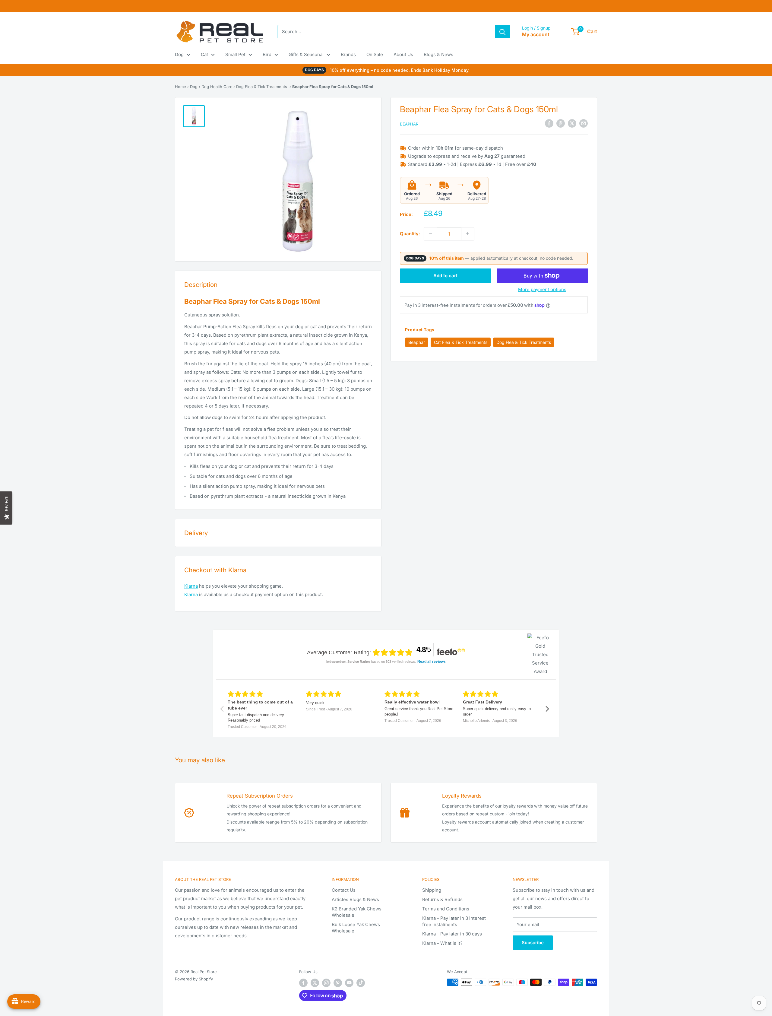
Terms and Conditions (445, 909)
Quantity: (410, 234)
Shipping (431, 890)
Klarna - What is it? (442, 943)
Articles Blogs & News (355, 899)
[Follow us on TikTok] (360, 983)
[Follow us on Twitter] (315, 983)
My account (535, 34)
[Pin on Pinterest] (560, 123)
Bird (267, 54)
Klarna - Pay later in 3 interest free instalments (454, 921)
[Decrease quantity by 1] (430, 233)
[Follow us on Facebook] (303, 983)
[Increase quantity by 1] (467, 233)
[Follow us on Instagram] (326, 983)
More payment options (542, 289)
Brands (348, 54)
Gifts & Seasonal (306, 54)
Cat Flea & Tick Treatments (460, 342)
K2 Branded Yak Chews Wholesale (356, 912)
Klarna (191, 586)
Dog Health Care (217, 86)
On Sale (374, 54)
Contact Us (344, 890)
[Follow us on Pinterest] (338, 983)
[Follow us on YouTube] (349, 983)
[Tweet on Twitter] (572, 123)
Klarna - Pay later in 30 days (452, 934)
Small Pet (235, 54)
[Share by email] (583, 123)
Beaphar (409, 124)
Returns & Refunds (442, 899)
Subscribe (533, 942)
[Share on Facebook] (549, 123)
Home (180, 86)
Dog (179, 54)
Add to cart (445, 275)
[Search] (502, 31)
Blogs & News (438, 54)
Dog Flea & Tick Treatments (261, 86)
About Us (403, 54)
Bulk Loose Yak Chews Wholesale (356, 928)
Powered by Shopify (194, 978)
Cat (204, 54)
